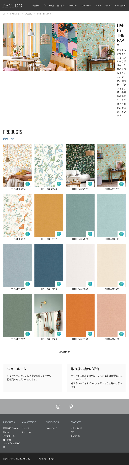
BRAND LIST (15, 13)
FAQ (72, 432)
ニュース (97, 5)
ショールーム (85, 5)
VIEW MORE (64, 351)
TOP (3, 13)
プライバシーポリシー (47, 458)
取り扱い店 (75, 435)
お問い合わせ (120, 5)
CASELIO (28, 13)
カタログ (108, 5)
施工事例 (60, 5)
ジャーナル (72, 5)
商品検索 (36, 5)
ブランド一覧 (48, 5)
